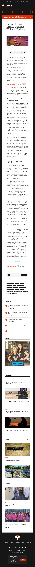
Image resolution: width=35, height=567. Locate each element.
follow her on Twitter (17, 268)
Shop (7, 338)
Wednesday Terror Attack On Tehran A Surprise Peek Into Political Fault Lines (16, 412)
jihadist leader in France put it (14, 131)
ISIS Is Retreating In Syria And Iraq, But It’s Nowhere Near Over (17, 431)
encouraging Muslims (11, 104)
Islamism (15, 287)
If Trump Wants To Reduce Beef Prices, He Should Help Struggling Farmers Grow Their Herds (16, 459)
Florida (22, 283)
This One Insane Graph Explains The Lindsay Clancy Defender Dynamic (15, 525)
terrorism (14, 293)
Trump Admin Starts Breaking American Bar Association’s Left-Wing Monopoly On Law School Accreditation (16, 503)
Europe (17, 283)
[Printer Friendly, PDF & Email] (24, 52)
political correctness (18, 291)
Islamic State (9, 287)
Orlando (22, 289)
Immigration (9, 285)
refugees (8, 293)
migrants (17, 289)
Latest (7, 440)
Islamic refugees (20, 285)
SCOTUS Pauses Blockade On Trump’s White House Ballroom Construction (15, 481)
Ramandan (25, 291)
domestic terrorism (10, 283)
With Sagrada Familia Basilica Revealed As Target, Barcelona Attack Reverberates (17, 383)
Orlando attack (9, 291)
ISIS (14, 285)
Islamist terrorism (22, 287)
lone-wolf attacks (10, 289)
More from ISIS (10, 375)
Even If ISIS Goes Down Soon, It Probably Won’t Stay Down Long (17, 402)
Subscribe (22, 559)
